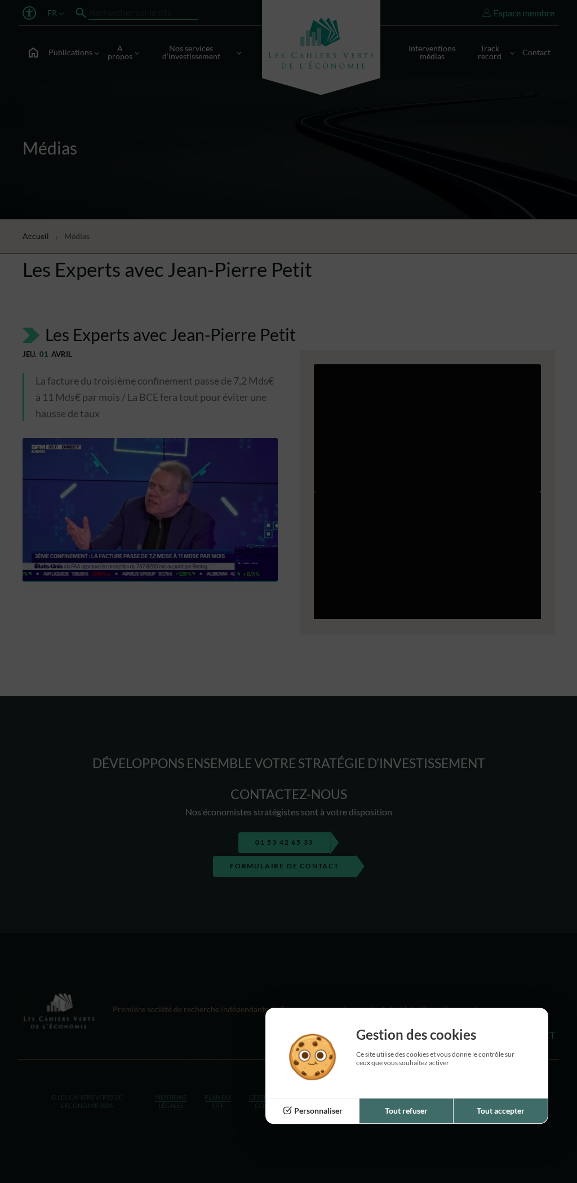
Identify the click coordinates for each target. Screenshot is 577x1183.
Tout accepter (501, 1110)
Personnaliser (318, 1110)
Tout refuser (406, 1110)
